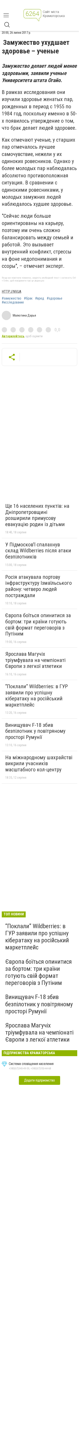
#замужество (11, 298)
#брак (28, 298)
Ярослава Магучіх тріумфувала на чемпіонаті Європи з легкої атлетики (35, 660)
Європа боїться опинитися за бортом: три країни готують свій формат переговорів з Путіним (38, 624)
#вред (39, 298)
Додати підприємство (39, 1080)
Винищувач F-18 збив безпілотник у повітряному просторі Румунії (35, 731)
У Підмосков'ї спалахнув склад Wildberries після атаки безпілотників (38, 551)
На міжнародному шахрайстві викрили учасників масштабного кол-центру (38, 763)
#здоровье (54, 298)
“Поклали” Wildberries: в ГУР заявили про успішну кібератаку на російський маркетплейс (36, 695)
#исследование (13, 302)
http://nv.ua (11, 291)
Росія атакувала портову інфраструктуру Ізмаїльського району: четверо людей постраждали (38, 586)
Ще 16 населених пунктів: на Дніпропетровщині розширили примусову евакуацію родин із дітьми (37, 515)
